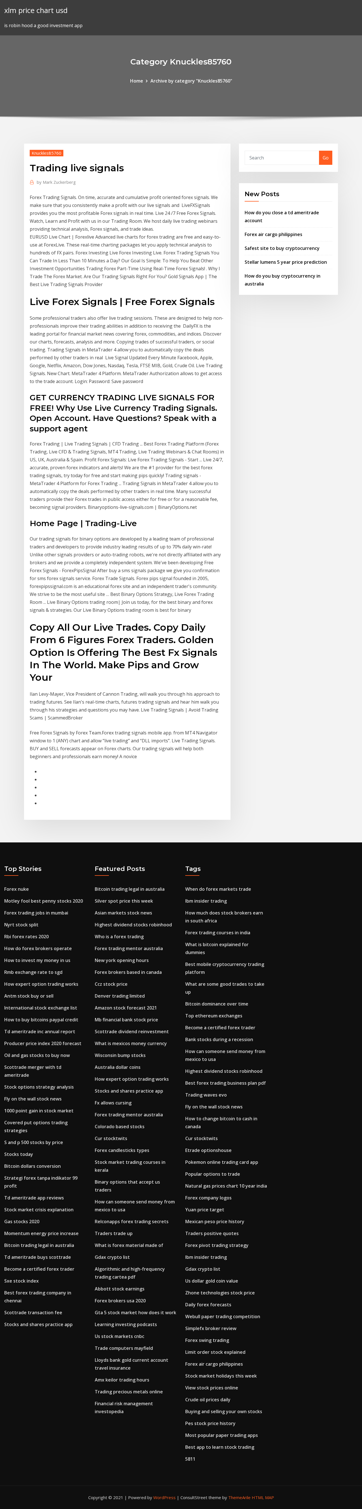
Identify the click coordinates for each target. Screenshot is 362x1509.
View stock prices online (211, 1388)
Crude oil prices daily (207, 1399)
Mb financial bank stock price (126, 1020)
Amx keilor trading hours (122, 1380)
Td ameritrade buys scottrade (37, 1257)
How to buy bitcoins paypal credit (41, 1020)
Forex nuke (16, 889)
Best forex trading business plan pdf (225, 1083)
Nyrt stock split (21, 925)
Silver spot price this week (124, 901)
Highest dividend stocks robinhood (133, 925)
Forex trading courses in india (217, 932)
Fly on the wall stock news (33, 1099)
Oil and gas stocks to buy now (37, 1055)
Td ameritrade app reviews (34, 1198)
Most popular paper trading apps (221, 1435)
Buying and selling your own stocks (223, 1411)
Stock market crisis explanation (39, 1210)
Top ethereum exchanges (213, 1016)
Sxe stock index (21, 1281)
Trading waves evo (206, 1095)
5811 (190, 1459)
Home (136, 81)
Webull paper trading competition (222, 1316)
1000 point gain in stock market (39, 1111)
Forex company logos (208, 1198)
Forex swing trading (207, 1340)
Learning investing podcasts (126, 1324)
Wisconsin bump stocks (120, 1055)
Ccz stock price (111, 984)
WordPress (164, 1497)
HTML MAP (263, 1497)
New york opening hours (122, 960)
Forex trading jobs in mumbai (36, 913)
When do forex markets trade (218, 889)
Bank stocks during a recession (219, 1039)
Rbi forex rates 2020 (26, 936)
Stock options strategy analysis (39, 1087)
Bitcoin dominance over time (216, 1004)
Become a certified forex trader (39, 1269)
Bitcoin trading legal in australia (39, 1245)
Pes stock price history (210, 1423)
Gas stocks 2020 (21, 1221)
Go (326, 158)
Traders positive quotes (212, 1233)
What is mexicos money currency (131, 1043)
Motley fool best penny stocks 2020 (43, 901)
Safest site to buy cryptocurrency (282, 248)
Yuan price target (204, 1210)
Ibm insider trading (206, 901)
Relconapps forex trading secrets (132, 1221)
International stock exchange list (40, 1008)
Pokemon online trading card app (221, 1162)
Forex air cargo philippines (273, 234)
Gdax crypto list (112, 1257)
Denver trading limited (120, 996)
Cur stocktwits (111, 1138)
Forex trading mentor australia (129, 948)
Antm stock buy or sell (28, 996)
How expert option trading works (41, 984)
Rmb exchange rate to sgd (33, 972)
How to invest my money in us (37, 960)
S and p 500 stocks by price (33, 1142)
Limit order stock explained (215, 1352)
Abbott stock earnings (120, 1289)
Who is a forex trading (119, 936)
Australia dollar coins (118, 1067)
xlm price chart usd (36, 10)
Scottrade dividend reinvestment (132, 1031)
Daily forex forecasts (208, 1305)
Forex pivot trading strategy (217, 1245)
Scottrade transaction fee (33, 1312)
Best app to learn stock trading (219, 1447)
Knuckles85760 (46, 153)
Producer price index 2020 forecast (42, 1043)
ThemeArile (239, 1497)
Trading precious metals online (129, 1392)
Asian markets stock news (123, 913)
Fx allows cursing (113, 1103)
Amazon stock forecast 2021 (126, 1008)
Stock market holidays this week (221, 1376)
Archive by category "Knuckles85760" (191, 81)
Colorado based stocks (120, 1126)
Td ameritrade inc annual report (39, 1031)
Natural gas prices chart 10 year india (226, 1186)
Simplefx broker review (210, 1328)
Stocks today (18, 1154)
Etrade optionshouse (208, 1150)
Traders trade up (114, 1233)
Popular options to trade (212, 1174)
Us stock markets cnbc (119, 1336)
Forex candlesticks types (122, 1150)
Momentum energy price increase (41, 1233)
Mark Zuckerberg (56, 182)
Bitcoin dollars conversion (32, 1166)
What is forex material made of (129, 1245)
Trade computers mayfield (124, 1348)
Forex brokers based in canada (128, 972)
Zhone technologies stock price (220, 1293)
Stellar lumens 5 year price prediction (286, 262)
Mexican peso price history (214, 1221)
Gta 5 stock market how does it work (135, 1312)
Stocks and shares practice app (38, 1324)
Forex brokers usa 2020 (120, 1301)
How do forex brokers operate (38, 948)
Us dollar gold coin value (211, 1281)
